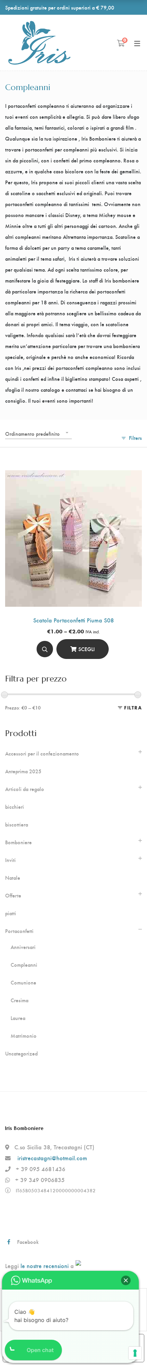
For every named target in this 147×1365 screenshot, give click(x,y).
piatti (10, 913)
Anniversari (23, 947)
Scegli (86, 648)
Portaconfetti (19, 931)
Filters (135, 437)
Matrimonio (24, 1035)
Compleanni (24, 964)
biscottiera (16, 824)
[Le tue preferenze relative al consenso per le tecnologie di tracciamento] (135, 1353)
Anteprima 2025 (23, 771)
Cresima (19, 1000)
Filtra (133, 707)
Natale (12, 877)
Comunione (23, 982)
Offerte (13, 895)
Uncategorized (21, 1053)
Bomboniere (18, 842)
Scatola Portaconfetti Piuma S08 (73, 620)
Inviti (10, 860)
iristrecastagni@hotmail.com (52, 1157)
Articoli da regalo (24, 789)
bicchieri (14, 806)
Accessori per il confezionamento (42, 753)
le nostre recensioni (45, 1265)
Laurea (18, 1018)
